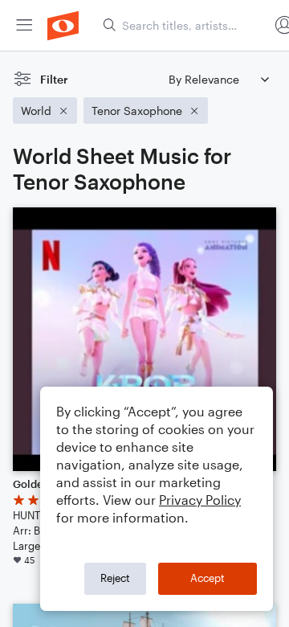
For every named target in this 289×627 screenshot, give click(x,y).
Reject (115, 578)
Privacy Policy (200, 499)
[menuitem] (24, 25)
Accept (207, 578)
